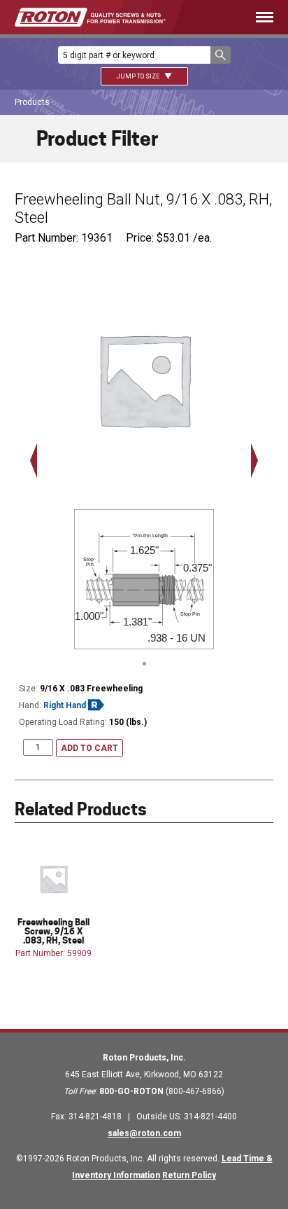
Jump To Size (139, 76)
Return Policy (189, 1175)
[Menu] (240, 17)
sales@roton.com (144, 1133)
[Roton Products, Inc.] (90, 17)
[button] (220, 55)
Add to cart (89, 748)
